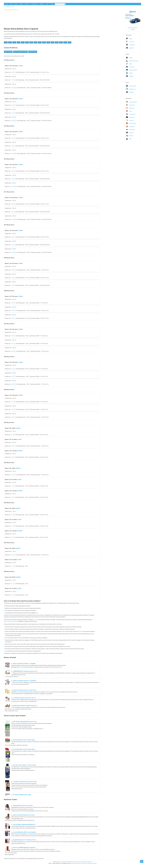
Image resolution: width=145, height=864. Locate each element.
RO (67, 861)
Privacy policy (74, 863)
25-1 (13, 566)
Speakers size (132, 89)
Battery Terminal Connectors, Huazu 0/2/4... (25, 690)
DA (87, 861)
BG (69, 861)
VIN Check (94, 863)
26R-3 (13, 72)
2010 (27, 42)
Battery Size (8, 6)
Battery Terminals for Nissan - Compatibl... (24, 663)
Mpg (130, 138)
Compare (52, 4)
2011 (23, 42)
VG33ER (20, 450)
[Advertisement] (13, 19)
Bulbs (11, 4)
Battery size (132, 117)
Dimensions (132, 67)
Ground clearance (133, 70)
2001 (65, 42)
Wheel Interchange (133, 60)
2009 (31, 42)
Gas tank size (132, 114)
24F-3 (13, 335)
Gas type (131, 120)
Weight (130, 73)
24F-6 (13, 302)
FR (58, 861)
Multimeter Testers (32, 51)
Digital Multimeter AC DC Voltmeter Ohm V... (25, 840)
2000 (69, 42)
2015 (6, 42)
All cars (6, 4)
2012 (19, 42)
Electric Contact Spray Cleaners (20, 51)
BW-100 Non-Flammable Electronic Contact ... (25, 721)
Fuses (130, 111)
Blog (47, 4)
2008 (35, 42)
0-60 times (27, 4)
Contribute (89, 863)
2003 (57, 42)
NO (85, 861)
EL (77, 861)
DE (56, 861)
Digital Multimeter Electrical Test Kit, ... (23, 805)
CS (75, 861)
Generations (132, 129)
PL (61, 861)
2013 (14, 42)
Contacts (84, 863)
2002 (61, 42)
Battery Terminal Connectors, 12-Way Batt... (25, 680)
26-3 (13, 434)
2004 (52, 42)
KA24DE (18, 428)
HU (79, 861)
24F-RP (13, 270)
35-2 (13, 80)
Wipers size (42, 4)
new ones (35, 619)
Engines (21, 4)
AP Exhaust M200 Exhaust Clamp (22, 794)
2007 (40, 42)
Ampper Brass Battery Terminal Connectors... (25, 705)
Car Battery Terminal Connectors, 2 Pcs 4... (24, 697)
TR (81, 861)
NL (71, 861)
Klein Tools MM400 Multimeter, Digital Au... (24, 847)
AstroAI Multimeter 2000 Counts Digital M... (25, 832)
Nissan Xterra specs (132, 27)
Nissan (12, 6)
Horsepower (132, 44)
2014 (10, 42)
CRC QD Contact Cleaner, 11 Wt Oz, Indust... (25, 765)
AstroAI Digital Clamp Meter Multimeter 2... (24, 824)
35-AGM (13, 87)
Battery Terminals (8, 51)
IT (59, 861)
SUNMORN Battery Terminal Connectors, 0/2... (25, 671)
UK (89, 861)
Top (141, 861)
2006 (44, 42)
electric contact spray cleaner (11, 621)
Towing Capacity (34, 4)
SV (73, 861)
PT (65, 861)
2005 (48, 42)
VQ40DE (20, 65)
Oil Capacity (132, 105)
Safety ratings (132, 123)
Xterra (16, 6)
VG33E (19, 439)
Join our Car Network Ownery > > (11, 9)
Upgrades (131, 47)
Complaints (131, 126)
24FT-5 (13, 446)
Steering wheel (132, 86)
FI (83, 861)
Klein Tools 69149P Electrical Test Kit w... (24, 815)
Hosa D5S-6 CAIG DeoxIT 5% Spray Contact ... (25, 781)
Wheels (16, 4)
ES (63, 861)
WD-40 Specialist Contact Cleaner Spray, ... (24, 740)
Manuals (131, 135)
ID (91, 861)
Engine (130, 38)
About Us (80, 863)
